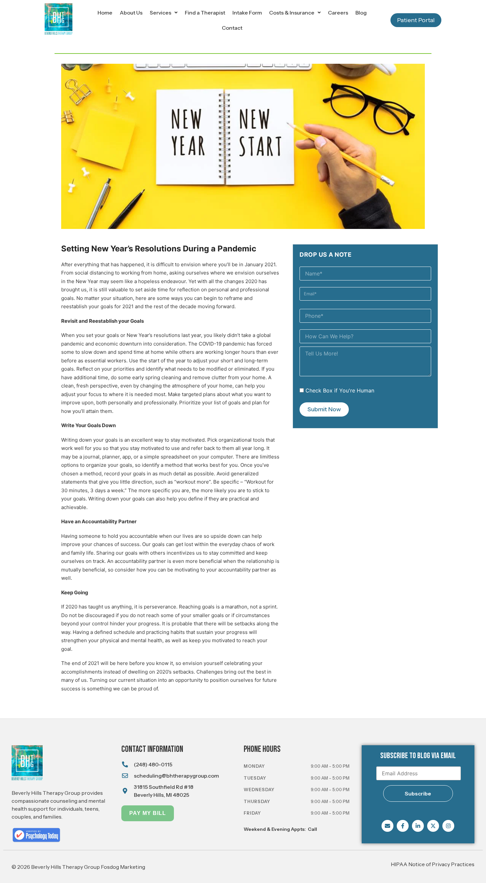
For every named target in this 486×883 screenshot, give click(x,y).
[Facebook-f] (403, 826)
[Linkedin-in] (418, 826)
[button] (163, 12)
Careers (338, 12)
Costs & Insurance (291, 12)
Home (105, 12)
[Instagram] (448, 826)
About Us (131, 12)
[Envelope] (387, 826)
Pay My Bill (147, 813)
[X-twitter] (433, 826)
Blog (361, 12)
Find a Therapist (205, 12)
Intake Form (247, 12)
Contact (232, 27)
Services (160, 12)
